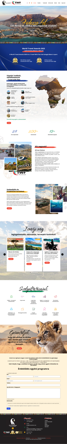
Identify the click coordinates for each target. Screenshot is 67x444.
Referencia (47, 425)
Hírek (46, 422)
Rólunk (46, 424)
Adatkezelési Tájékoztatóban (14, 405)
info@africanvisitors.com (31, 425)
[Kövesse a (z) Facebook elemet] (13, 428)
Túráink (9, 122)
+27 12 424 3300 (29, 421)
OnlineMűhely (48, 438)
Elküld (9, 408)
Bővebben (9, 208)
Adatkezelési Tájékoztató (20, 438)
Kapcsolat (19, 348)
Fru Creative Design (33, 438)
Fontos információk (48, 421)
